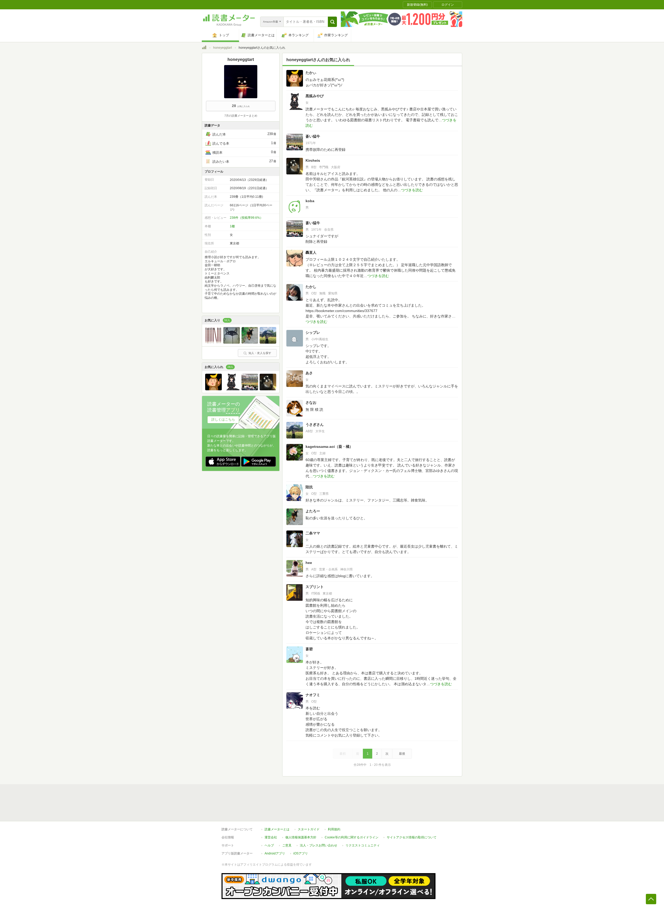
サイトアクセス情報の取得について (412, 837)
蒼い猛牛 (313, 136)
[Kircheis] (268, 389)
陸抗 (309, 487)
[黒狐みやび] (231, 389)
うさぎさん (315, 424)
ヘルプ (269, 845)
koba (310, 201)
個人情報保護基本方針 (300, 837)
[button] (332, 22)
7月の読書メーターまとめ (240, 115)
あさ (309, 373)
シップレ (313, 332)
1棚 (232, 226)
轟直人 (311, 252)
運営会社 (271, 837)
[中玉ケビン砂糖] (213, 342)
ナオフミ (313, 695)
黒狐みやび (315, 96)
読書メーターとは (277, 829)
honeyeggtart (222, 48)
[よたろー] (249, 342)
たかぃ (311, 72)
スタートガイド (309, 829)
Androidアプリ (275, 853)
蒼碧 (309, 649)
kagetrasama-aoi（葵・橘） (329, 446)
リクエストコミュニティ (362, 845)
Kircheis (313, 160)
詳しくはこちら (223, 419)
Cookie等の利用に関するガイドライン (351, 837)
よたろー (313, 511)
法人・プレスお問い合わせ (318, 845)
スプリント (315, 587)
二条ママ (313, 533)
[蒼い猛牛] (249, 389)
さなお (311, 402)
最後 (402, 753)
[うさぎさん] (268, 342)
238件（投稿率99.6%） (246, 218)
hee (309, 563)
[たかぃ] (213, 389)
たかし (311, 287)
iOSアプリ (300, 853)
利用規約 (334, 829)
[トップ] (204, 48)
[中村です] (231, 342)
